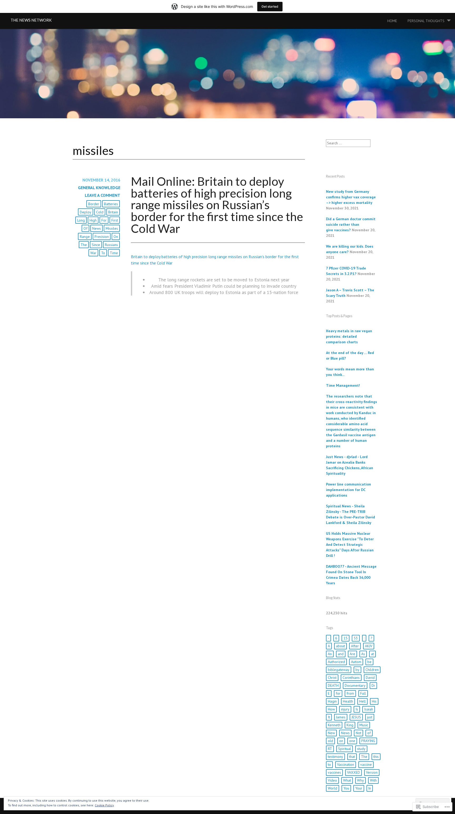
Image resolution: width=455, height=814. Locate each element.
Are (352, 653)
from (350, 693)
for (104, 220)
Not (358, 732)
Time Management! (343, 385)
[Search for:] (348, 143)
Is (356, 709)
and (341, 653)
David (370, 677)
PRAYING (368, 740)
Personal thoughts (426, 20)
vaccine (366, 764)
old (330, 740)
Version (372, 772)
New (331, 732)
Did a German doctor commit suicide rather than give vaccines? (350, 224)
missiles (112, 228)
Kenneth (334, 725)
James (340, 717)
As (363, 653)
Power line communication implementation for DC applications (348, 490)
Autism (356, 661)
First (114, 220)
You (346, 788)
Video (332, 780)
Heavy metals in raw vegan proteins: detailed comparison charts (349, 336)
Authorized (336, 661)
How (331, 709)
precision (102, 236)
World (332, 788)
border (93, 204)
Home (392, 20)
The (84, 244)
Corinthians (351, 677)
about (340, 646)
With (373, 780)
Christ (332, 677)
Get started (269, 6)
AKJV (368, 646)
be (369, 661)
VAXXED (353, 772)
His (374, 701)
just (369, 717)
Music (363, 725)
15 (345, 638)
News (96, 228)
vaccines (334, 772)
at (372, 653)
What (347, 780)
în (369, 788)
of (85, 228)
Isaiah (368, 709)
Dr (373, 685)
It (329, 717)
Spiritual (344, 748)
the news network (31, 20)
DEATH (333, 685)
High (93, 220)
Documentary (355, 685)
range (85, 236)
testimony (335, 756)
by (357, 669)
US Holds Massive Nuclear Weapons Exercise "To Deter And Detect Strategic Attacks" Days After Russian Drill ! (350, 544)
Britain (113, 212)
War (93, 253)
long (81, 220)
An (330, 653)
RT (330, 748)
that (352, 756)
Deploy (85, 212)
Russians (111, 244)
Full (363, 693)
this (376, 756)
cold (99, 212)
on (115, 236)
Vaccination (345, 764)
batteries (111, 204)
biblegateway (338, 669)
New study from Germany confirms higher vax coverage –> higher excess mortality (351, 197)
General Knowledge (99, 187)
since (96, 244)
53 (356, 638)
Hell (362, 701)
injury (345, 709)
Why (360, 780)
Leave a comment (102, 195)
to (103, 253)
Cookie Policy (104, 805)
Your (358, 788)
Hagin (332, 701)
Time (114, 253)
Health (348, 701)
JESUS (356, 717)
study (361, 748)
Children (372, 669)
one (352, 740)
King (350, 725)
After (355, 646)
